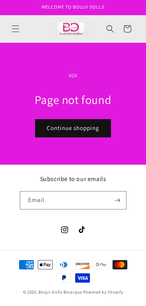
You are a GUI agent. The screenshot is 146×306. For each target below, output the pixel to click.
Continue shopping (73, 128)
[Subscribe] (117, 200)
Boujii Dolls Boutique (61, 292)
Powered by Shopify (103, 292)
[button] (15, 28)
